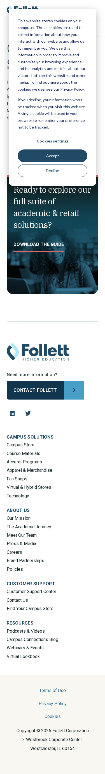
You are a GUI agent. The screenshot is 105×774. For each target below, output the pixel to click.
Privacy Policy (53, 703)
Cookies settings (53, 141)
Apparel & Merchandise (29, 470)
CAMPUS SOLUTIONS (30, 437)
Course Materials (23, 453)
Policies (15, 569)
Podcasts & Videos (26, 631)
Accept (52, 155)
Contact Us (17, 600)
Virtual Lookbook (23, 656)
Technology (18, 496)
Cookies (53, 716)
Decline (52, 170)
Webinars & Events (25, 647)
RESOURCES (20, 623)
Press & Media (21, 543)
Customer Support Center (31, 591)
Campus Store (20, 445)
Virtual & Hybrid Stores (29, 487)
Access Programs (24, 462)
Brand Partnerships (25, 560)
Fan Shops (17, 479)
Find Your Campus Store (30, 608)
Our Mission (19, 518)
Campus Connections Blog (32, 639)
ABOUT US (18, 510)
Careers (14, 552)
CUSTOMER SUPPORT (31, 583)
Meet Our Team (22, 535)
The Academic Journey (29, 526)
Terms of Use (52, 690)
